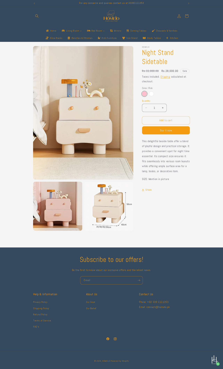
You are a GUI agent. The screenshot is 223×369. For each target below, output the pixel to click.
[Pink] (144, 93)
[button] (37, 16)
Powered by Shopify (120, 361)
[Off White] (151, 93)
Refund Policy (40, 314)
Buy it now (166, 130)
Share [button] (148, 189)
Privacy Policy (40, 302)
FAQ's (36, 326)
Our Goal (90, 302)
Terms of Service (42, 320)
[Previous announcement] (34, 3)
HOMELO (106, 361)
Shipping (165, 76)
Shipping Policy (41, 308)
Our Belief (91, 308)
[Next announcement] (189, 3)
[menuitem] (51, 30)
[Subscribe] (139, 280)
